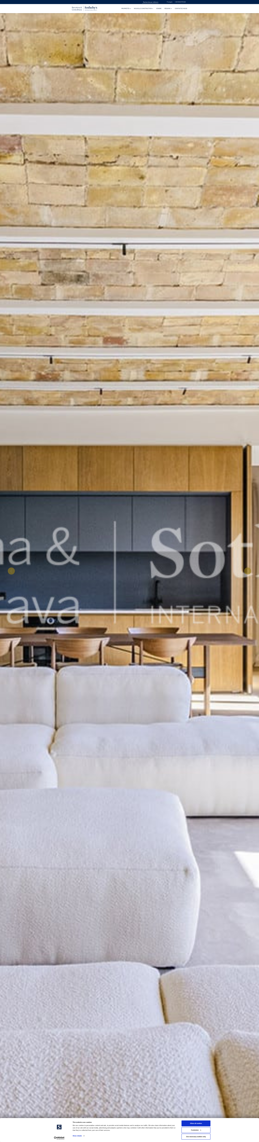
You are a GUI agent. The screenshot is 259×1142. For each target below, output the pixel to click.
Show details (77, 1136)
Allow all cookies (196, 1123)
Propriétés (125, 8)
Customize (195, 1130)
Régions (168, 8)
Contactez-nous (181, 8)
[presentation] (11, 571)
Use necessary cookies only (196, 1136)
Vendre (158, 8)
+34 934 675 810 (180, 2)
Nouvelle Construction (143, 8)
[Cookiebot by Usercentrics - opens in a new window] (59, 1138)
